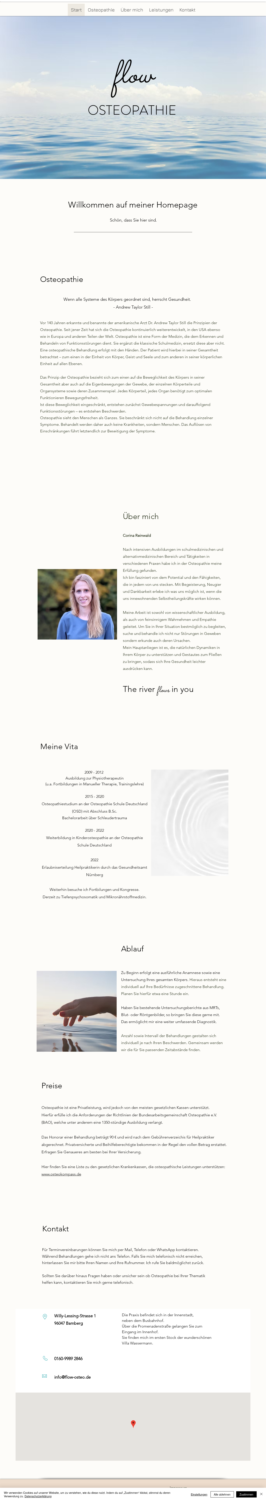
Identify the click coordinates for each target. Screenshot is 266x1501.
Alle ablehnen (222, 1494)
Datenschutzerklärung (38, 1496)
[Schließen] (261, 1494)
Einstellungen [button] (199, 1494)
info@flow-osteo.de (72, 1377)
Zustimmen (246, 1494)
